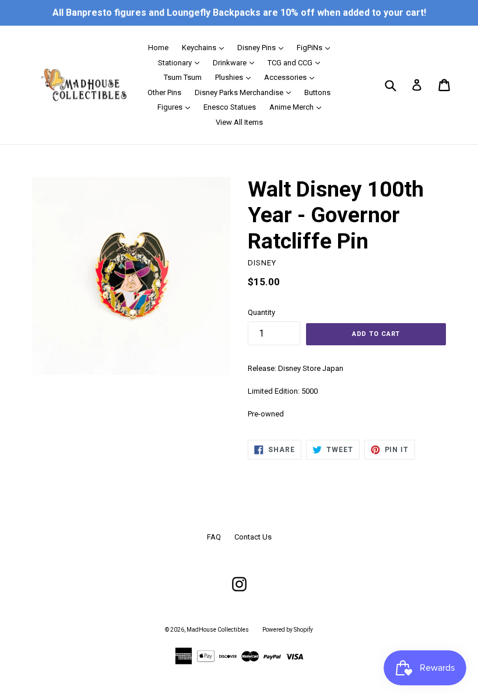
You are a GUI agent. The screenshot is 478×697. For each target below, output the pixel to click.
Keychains (206, 47)
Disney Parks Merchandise (246, 92)
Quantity (261, 312)
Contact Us (253, 537)
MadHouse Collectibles (218, 629)
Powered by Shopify (287, 629)
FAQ (214, 537)
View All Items (239, 122)
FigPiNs (316, 47)
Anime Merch (298, 106)
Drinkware (236, 62)
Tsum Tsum (183, 77)
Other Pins (164, 92)
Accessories (292, 77)
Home (158, 47)
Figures (176, 106)
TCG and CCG (297, 62)
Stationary (181, 62)
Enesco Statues (229, 107)
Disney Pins (263, 47)
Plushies (235, 77)
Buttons (317, 92)
